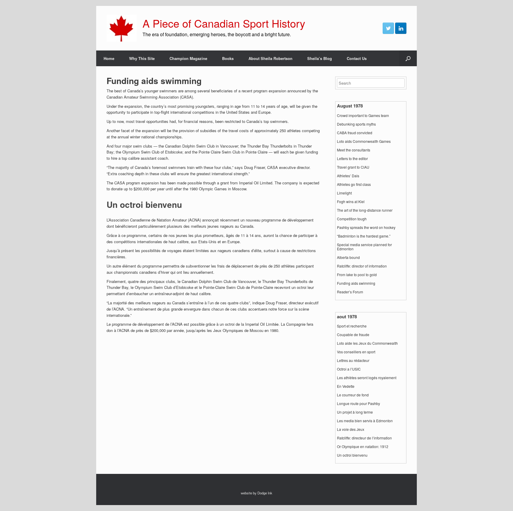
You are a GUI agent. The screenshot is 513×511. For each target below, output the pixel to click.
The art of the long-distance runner (364, 210)
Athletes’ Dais (348, 176)
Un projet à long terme (355, 412)
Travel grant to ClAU (353, 167)
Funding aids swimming (356, 283)
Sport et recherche (352, 326)
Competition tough (352, 219)
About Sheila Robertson (270, 58)
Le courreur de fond (353, 395)
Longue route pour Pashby (358, 403)
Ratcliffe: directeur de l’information (364, 438)
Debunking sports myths (356, 124)
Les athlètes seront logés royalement (366, 378)
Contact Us (357, 58)
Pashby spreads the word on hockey (366, 227)
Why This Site (142, 58)
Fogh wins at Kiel (351, 202)
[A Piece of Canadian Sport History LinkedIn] (400, 28)
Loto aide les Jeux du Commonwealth (367, 343)
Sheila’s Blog (319, 58)
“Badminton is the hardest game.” (363, 236)
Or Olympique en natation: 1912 (362, 446)
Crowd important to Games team (363, 115)
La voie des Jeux (350, 429)
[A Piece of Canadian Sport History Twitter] (388, 28)
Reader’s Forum (350, 292)
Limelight (344, 193)
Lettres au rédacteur (353, 360)
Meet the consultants (353, 150)
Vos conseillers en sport (356, 352)
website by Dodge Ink (256, 493)
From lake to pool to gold (357, 275)
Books (228, 58)
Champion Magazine (188, 58)
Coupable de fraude (353, 335)
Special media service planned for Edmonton (364, 247)
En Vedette (345, 386)
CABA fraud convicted (354, 133)
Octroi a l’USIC (349, 369)
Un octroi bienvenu (352, 455)
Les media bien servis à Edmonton (365, 421)
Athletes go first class (354, 184)
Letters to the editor (352, 158)
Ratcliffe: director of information (362, 266)
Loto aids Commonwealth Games (364, 141)
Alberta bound (348, 257)
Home (109, 58)
